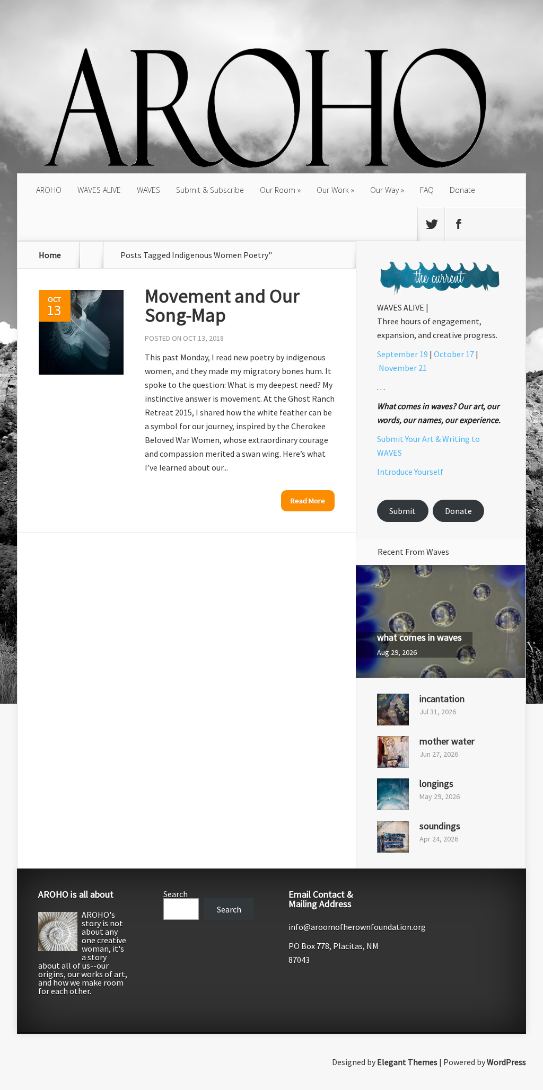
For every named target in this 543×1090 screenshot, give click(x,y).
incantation (442, 699)
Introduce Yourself (410, 471)
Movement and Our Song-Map (222, 305)
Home (50, 255)
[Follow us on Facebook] (458, 224)
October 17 (454, 354)
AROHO (49, 190)
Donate (462, 190)
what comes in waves (419, 637)
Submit (402, 511)
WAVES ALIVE (99, 190)
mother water (447, 741)
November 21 (403, 367)
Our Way (384, 190)
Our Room (277, 190)
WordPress (506, 1062)
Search (175, 894)
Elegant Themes (407, 1062)
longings (436, 783)
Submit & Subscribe (210, 190)
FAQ (427, 190)
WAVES (148, 190)
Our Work (333, 190)
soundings (439, 826)
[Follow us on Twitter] (431, 224)
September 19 (402, 354)
